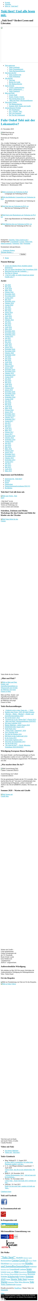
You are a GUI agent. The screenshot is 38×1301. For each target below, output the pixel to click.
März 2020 (8, 364)
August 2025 (9, 298)
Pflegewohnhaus (6, 243)
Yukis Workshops (14, 76)
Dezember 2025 (10, 294)
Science (22, 1276)
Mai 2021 (8, 342)
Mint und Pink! (10, 93)
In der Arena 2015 (11, 738)
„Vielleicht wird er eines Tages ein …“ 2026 (19, 710)
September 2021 (10, 334)
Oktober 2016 (9, 438)
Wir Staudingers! (14, 110)
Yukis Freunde (9, 86)
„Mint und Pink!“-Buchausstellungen (21, 100)
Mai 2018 (8, 404)
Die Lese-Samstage (15, 113)
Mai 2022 (8, 325)
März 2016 (8, 449)
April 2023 (8, 316)
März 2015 (8, 471)
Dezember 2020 (10, 349)
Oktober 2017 (9, 417)
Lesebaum (23, 1269)
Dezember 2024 (10, 301)
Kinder (23, 1263)
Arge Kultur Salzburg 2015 (13, 740)
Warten (4, 1282)
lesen (29, 1269)
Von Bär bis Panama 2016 (13, 734)
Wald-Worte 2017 (10, 729)
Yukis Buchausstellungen (17, 71)
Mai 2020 (8, 360)
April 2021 (8, 344)
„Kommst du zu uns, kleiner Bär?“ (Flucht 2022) (20, 719)
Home (7, 258)
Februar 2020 (9, 366)
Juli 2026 (8, 285)
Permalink (27, 243)
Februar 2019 (9, 388)
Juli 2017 (8, 423)
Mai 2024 (8, 310)
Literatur (8, 1272)
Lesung (21, 241)
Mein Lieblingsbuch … (16, 89)
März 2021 (8, 345)
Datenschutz (9, 484)
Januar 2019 (9, 390)
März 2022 (8, 329)
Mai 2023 (8, 314)
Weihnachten (11, 1282)
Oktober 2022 (9, 320)
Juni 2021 (8, 340)
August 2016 (9, 441)
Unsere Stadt (13, 95)
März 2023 (8, 318)
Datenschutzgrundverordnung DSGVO (17, 486)
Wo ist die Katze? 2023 (12, 718)
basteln (30, 1257)
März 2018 (8, 408)
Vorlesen (30, 1279)
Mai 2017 (8, 427)
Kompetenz (3, 1269)
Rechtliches (8, 488)
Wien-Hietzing (24, 1282)
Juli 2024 (8, 307)
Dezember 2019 (10, 369)
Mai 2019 (8, 382)
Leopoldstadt (14, 241)
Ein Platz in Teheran (11, 273)
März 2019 (8, 386)
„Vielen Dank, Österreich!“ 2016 (15, 730)
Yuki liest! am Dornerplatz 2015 (15, 741)
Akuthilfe (19, 1258)
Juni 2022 (8, 323)
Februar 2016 (9, 450)
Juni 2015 (8, 465)
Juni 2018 (8, 403)
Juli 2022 (8, 322)
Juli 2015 (8, 463)
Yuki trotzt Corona (11, 102)
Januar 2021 (9, 347)
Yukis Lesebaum (14, 67)
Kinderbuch (33, 1266)
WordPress (17, 1288)
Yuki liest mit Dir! (10, 73)
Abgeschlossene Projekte (13, 108)
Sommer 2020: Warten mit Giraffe (20, 106)
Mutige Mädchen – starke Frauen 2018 (17, 725)
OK (3, 1299)
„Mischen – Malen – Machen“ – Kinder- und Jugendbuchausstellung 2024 (19, 715)
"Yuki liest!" (8, 1257)
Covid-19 (23, 1260)
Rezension (31, 1274)
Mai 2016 (8, 447)
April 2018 (8, 406)
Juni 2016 (8, 445)
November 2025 (10, 296)
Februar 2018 (9, 410)
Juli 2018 (8, 401)
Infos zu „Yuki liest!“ (11, 6)
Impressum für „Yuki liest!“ (13, 479)
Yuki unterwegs (10, 65)
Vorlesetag (15, 243)
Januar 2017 (9, 434)
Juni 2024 (8, 309)
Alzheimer (25, 1257)
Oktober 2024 (9, 303)
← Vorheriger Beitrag (8, 250)
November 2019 (10, 371)
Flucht (34, 1260)
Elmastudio (4, 1290)
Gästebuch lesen (6, 1191)
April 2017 (8, 428)
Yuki (21, 243)
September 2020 (10, 355)
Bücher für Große (14, 82)
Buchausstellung (6, 1260)
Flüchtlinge (5, 1263)
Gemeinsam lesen (17, 1263)
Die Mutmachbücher (15, 84)
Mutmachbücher (23, 1272)
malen (12, 1272)
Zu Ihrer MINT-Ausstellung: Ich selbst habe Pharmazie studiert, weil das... (19, 1163)
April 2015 (8, 469)
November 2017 (10, 415)
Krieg (8, 1269)
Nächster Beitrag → (7, 252)
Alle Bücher (9, 78)
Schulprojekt (13, 1276)
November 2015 (10, 456)
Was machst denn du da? (17, 98)
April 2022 (8, 327)
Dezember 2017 (10, 414)
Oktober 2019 (9, 373)
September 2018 (10, 397)
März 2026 (8, 290)
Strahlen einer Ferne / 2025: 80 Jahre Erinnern (19, 712)
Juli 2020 (8, 357)
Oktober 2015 (9, 458)
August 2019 (9, 377)
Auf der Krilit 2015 (11, 743)
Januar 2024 (9, 312)
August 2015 (9, 462)
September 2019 (10, 375)
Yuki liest (12, 80)
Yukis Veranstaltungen (16, 69)
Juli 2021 (8, 338)
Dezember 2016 (10, 436)
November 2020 (10, 351)
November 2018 (10, 393)
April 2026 (8, 288)
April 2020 (8, 362)
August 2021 (9, 336)
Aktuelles (8, 4)
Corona (15, 1260)
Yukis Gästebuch (14, 91)
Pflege (2, 1274)
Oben (2, 1293)
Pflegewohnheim (23, 1274)
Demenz (30, 1260)
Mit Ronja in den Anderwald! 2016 (16, 736)
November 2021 (10, 333)
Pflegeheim (6, 1274)
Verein (8, 1279)
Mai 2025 (8, 299)
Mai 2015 (8, 467)
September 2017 (10, 419)
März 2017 (8, 430)
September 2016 (10, 439)
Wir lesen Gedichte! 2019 (13, 723)
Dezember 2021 (10, 331)
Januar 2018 (9, 412)
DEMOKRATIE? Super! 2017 (15, 727)
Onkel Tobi (28, 241)
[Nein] (5, 1299)
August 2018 (9, 399)
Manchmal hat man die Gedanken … (16, 271)
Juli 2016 (8, 443)
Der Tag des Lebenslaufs (17, 115)
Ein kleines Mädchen (11, 1150)
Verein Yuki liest (19, 1279)
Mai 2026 (8, 287)
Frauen (11, 1263)
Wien (16, 1282)
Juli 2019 (8, 379)
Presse (7, 482)
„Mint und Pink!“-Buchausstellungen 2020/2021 (20, 721)
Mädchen (31, 1271)
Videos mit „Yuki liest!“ (12, 1152)
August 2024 (9, 305)
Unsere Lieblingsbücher (16, 87)
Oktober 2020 (9, 353)
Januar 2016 (9, 452)
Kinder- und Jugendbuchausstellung (17, 1265)
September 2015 (10, 460)
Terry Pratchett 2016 (11, 732)
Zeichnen (18, 1284)
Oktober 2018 (9, 395)
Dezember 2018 (10, 392)
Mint (16, 1271)
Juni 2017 (8, 425)
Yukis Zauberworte (15, 75)
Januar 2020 (9, 368)
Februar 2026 (9, 292)
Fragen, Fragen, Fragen (16, 97)
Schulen (4, 1276)
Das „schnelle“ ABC (15, 111)
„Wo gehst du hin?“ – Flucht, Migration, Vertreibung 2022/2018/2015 (18, 746)
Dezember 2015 (10, 454)
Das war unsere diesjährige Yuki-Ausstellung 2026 (21, 269)
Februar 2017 (9, 432)
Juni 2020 (8, 358)
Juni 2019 (8, 380)
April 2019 (8, 384)
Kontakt (7, 2)
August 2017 (9, 421)
